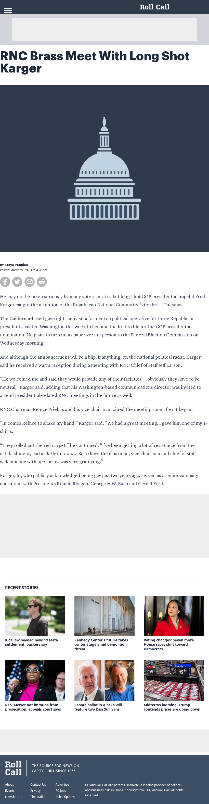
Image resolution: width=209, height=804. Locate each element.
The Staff (36, 797)
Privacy (35, 790)
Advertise (62, 784)
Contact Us (38, 784)
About (9, 784)
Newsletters (13, 797)
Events (10, 790)
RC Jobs (61, 790)
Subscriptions (65, 797)
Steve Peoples (16, 264)
